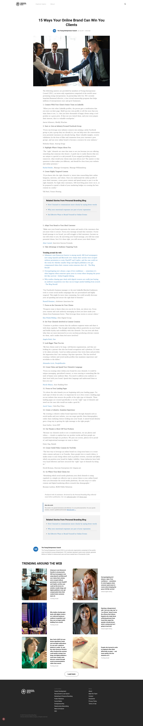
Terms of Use (92, 703)
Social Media (58, 701)
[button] (72, 674)
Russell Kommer (49, 301)
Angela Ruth (47, 339)
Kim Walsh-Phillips (50, 318)
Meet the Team (93, 693)
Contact (91, 696)
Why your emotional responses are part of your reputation (69, 210)
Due (54, 339)
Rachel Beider (48, 168)
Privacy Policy (93, 701)
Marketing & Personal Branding (63, 696)
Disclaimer (92, 698)
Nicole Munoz (48, 385)
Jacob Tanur (47, 406)
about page (83, 497)
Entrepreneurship (59, 703)
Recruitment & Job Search (62, 693)
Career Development (60, 691)
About (52, 4)
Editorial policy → (71, 509)
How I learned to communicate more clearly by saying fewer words (72, 205)
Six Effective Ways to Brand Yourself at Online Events (67, 215)
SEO (55, 711)
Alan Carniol (47, 243)
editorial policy (71, 497)
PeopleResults (60, 363)
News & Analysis (59, 708)
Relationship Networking (61, 706)
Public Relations (59, 698)
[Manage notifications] (3, 719)
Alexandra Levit (48, 363)
